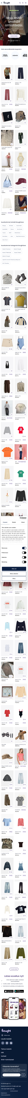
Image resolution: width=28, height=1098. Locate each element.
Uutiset (3, 1056)
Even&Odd (4, 229)
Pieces (12, 229)
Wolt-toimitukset (7, 1060)
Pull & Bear (4, 236)
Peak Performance (20, 236)
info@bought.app (16, 1086)
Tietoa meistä (6, 1049)
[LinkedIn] (7, 1043)
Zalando (23, 169)
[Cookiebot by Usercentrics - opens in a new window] (20, 518)
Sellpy (23, 897)
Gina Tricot (9, 418)
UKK (2, 1052)
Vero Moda (19, 229)
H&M (24, 352)
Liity (23, 1075)
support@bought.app (9, 1088)
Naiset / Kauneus (6, 249)
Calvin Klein (19, 225)
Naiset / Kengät (17, 249)
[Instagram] (2, 1043)
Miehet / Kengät (6, 256)
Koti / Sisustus (5, 263)
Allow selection (14, 573)
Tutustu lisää (14, 969)
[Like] (11, 79)
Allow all (14, 568)
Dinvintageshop (21, 461)
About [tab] (23, 522)
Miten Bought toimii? (13, 40)
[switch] (24, 553)
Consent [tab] (5, 522)
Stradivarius (17, 232)
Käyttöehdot (4, 1093)
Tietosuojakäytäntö (5, 1095)
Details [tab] (14, 522)
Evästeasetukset (14, 1091)
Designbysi (22, 212)
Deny (14, 578)
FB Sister (11, 225)
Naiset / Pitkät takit (6, 252)
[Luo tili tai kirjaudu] (23, 2)
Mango (4, 225)
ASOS (10, 232)
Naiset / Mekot (17, 252)
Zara (10, 104)
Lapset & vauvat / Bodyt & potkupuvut (11, 259)
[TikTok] (11, 1043)
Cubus (4, 232)
